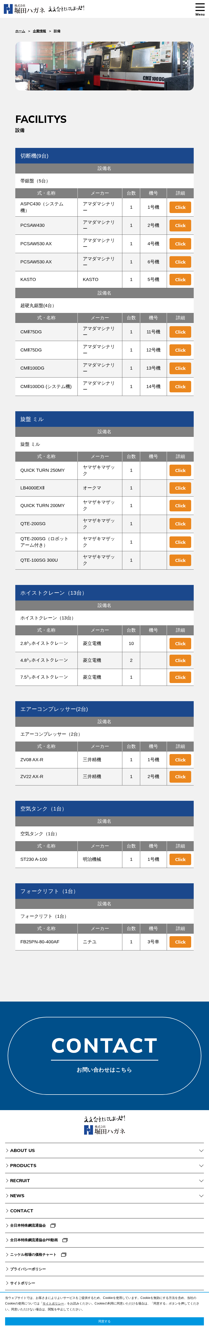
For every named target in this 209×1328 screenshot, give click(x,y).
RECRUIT (20, 1180)
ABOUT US (22, 1150)
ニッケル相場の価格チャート (33, 1254)
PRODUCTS (23, 1165)
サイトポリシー (22, 1283)
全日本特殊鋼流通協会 (28, 1225)
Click (180, 207)
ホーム (20, 31)
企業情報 (39, 31)
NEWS (17, 1195)
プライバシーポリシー (28, 1269)
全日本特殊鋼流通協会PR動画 (34, 1240)
